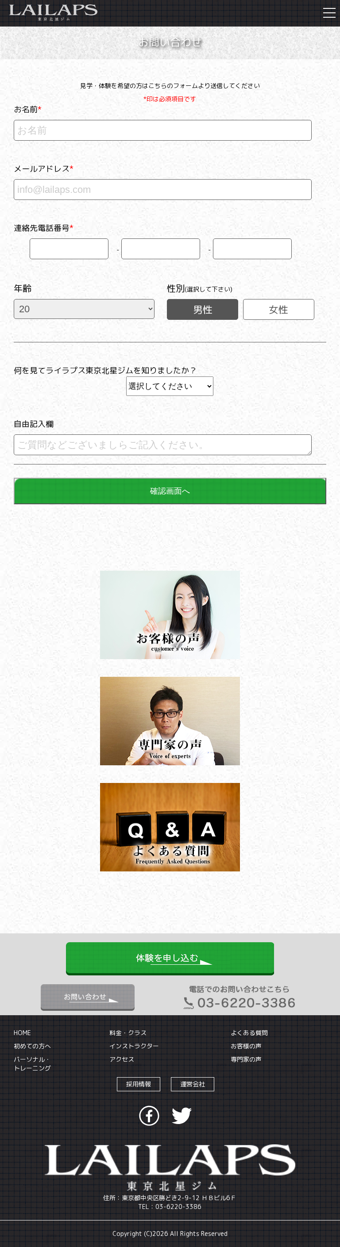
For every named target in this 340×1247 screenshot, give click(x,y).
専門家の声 (246, 1059)
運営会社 (192, 1084)
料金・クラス (128, 1032)
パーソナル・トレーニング (32, 1063)
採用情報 (138, 1084)
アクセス (121, 1059)
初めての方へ (32, 1046)
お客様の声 (246, 1046)
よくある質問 (249, 1032)
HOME (22, 1032)
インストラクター (134, 1046)
